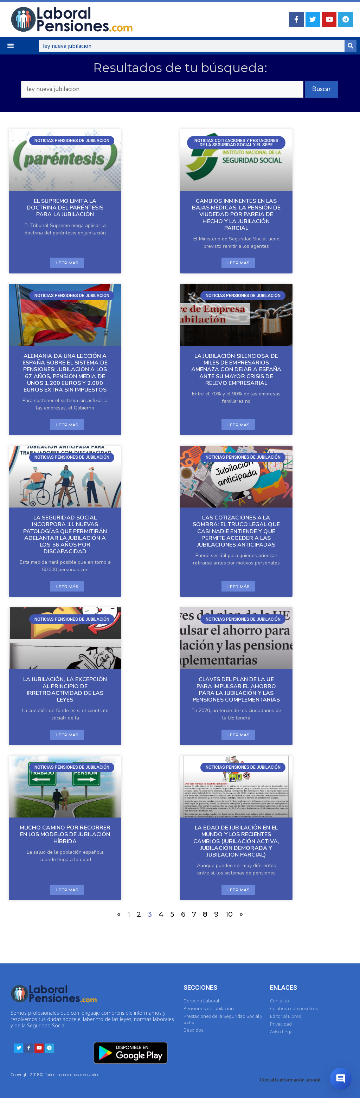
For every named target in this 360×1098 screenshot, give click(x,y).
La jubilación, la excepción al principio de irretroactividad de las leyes (65, 690)
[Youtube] (329, 19)
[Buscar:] (154, 89)
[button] (10, 45)
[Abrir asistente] (341, 1079)
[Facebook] (296, 19)
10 (229, 914)
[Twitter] (313, 19)
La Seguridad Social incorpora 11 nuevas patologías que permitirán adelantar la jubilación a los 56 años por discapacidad (65, 534)
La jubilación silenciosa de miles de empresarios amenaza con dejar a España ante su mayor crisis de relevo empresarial (236, 369)
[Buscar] (350, 46)
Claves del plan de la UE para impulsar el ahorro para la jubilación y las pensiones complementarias (236, 690)
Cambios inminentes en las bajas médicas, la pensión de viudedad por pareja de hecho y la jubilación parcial (236, 214)
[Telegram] (345, 19)
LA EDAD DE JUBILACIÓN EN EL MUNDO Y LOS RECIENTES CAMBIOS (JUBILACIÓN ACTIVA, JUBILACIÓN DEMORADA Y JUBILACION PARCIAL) (236, 841)
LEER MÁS (67, 262)
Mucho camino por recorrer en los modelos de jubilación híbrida (65, 834)
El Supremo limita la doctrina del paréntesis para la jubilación (65, 207)
